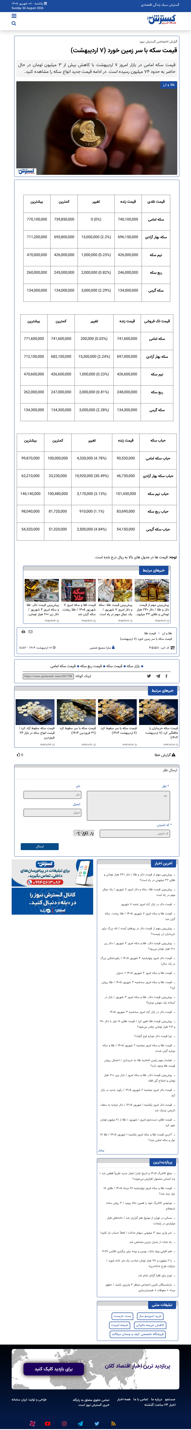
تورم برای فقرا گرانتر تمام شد (155, 1275)
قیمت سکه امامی (63, 666)
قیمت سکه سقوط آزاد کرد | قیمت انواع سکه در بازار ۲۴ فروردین (37, 733)
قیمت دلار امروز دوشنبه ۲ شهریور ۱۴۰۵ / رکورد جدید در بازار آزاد (138, 1093)
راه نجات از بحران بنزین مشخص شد (151, 1242)
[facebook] (168, 676)
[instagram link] (64, 1422)
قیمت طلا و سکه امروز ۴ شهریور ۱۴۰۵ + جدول (144, 973)
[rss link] (112, 1422)
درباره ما (156, 1399)
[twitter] (150, 676)
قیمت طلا (150, 633)
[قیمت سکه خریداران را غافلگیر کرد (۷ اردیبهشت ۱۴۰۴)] (158, 712)
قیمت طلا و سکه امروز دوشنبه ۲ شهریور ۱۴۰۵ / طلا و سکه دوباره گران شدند (138, 1048)
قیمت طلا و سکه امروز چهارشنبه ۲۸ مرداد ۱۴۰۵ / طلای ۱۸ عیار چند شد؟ (139, 1191)
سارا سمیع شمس (100, 648)
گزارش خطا (163, 755)
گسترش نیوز (93, 1405)
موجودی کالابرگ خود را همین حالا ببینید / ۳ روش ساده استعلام (140, 1206)
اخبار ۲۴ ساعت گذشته (159, 1405)
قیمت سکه (114, 666)
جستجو (170, 1399)
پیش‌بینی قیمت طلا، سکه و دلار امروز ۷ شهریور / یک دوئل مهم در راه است (115, 610)
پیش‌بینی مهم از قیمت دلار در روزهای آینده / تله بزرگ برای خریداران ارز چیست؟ (138, 931)
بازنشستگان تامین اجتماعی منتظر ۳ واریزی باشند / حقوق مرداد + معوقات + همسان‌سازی (140, 1288)
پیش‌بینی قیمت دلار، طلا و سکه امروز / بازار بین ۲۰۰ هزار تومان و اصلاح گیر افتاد (139, 1078)
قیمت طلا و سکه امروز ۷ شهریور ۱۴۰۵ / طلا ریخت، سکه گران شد (79, 610)
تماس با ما (140, 1399)
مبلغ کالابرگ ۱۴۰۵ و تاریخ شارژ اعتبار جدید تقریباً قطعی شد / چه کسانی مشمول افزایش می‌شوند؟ (137, 1176)
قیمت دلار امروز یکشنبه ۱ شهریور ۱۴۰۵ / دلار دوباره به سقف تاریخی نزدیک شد (137, 1108)
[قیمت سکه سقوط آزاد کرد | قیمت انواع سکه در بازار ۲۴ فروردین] (35, 712)
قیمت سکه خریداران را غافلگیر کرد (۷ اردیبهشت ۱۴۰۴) (161, 733)
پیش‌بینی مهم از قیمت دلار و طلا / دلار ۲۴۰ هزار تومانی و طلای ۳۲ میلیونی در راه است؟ (152, 610)
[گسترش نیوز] (161, 19)
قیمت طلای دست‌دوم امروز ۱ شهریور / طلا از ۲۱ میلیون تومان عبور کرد (137, 1123)
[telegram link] (80, 1422)
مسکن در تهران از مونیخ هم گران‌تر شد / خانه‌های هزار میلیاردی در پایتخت (141, 1221)
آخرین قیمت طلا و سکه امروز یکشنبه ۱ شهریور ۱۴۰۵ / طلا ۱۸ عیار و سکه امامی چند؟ (137, 1137)
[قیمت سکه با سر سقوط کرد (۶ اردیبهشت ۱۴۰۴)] (117, 712)
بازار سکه (133, 666)
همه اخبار (123, 1399)
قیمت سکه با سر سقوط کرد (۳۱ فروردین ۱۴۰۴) (78, 731)
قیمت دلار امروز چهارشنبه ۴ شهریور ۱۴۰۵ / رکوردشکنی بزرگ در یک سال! (137, 961)
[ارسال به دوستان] (30, 631)
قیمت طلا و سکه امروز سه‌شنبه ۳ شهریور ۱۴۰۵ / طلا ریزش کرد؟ (138, 985)
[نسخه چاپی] (23, 631)
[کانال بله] (52, 901)
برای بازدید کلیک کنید (54, 1369)
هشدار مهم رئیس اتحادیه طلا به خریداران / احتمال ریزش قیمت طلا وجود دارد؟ (139, 1063)
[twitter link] (96, 1422)
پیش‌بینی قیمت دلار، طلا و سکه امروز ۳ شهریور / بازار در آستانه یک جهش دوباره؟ (140, 1000)
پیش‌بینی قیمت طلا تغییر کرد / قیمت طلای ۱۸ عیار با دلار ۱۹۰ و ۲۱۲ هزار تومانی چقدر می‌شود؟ (137, 1024)
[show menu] (14, 16)
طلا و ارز (167, 633)
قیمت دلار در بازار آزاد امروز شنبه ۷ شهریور (147, 904)
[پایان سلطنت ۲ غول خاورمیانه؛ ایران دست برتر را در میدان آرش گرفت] (159, 676)
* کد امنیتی (164, 825)
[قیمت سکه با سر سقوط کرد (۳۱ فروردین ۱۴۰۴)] (76, 712)
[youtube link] (47, 1422)
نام (78, 786)
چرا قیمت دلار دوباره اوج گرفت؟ (153, 1036)
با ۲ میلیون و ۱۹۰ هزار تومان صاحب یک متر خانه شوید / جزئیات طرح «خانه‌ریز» (140, 1263)
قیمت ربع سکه (91, 666)
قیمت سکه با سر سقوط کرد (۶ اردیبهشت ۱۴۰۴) (119, 731)
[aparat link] (31, 1423)
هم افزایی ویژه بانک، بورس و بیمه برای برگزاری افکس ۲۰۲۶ (137, 1251)
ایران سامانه (19, 1399)
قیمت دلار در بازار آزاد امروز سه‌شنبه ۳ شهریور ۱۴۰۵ (141, 1012)
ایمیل (76, 804)
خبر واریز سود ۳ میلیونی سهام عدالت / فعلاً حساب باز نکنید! (136, 1233)
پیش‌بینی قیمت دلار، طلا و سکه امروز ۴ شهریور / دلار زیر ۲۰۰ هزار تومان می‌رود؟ (43, 610)
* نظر (165, 786)
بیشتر (101, 1150)
